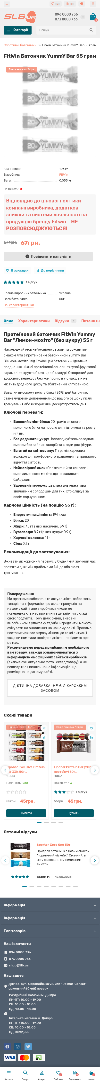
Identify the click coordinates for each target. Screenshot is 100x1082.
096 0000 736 (66, 14)
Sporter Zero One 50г (53, 844)
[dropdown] (7, 4)
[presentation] (5, 770)
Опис (8, 321)
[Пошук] (91, 30)
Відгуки (65, 321)
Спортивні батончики (20, 45)
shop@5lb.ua (18, 965)
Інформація (14, 905)
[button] (39, 822)
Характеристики (34, 321)
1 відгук (30, 282)
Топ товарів (14, 931)
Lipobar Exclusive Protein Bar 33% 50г (25, 769)
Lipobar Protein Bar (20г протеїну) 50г (72, 769)
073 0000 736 (66, 19)
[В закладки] (44, 728)
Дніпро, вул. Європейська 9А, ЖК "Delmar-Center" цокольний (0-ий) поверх (47, 986)
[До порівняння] (44, 737)
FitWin (63, 174)
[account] (93, 4)
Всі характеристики (19, 305)
